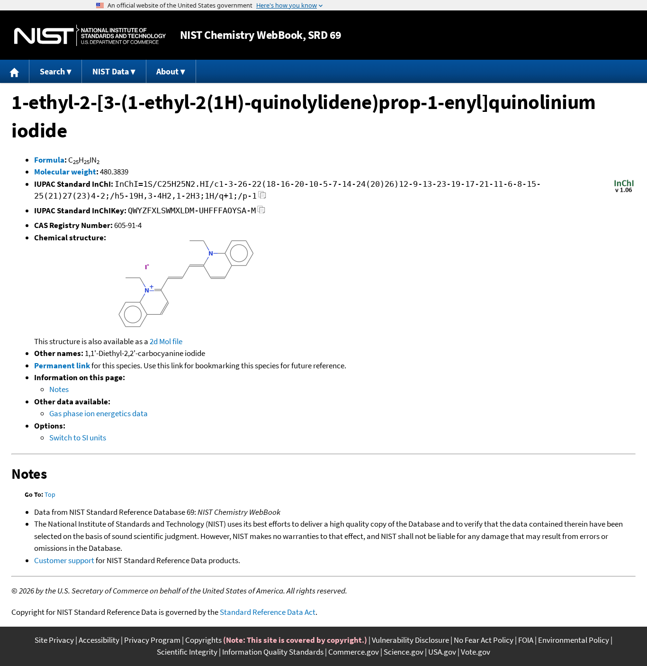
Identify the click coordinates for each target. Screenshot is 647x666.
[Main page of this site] (14, 71)
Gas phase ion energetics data (98, 413)
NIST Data (110, 71)
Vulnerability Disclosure (410, 640)
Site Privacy (54, 640)
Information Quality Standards (273, 652)
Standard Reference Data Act (267, 612)
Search (52, 71)
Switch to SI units (77, 437)
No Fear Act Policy (483, 640)
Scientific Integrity (187, 652)
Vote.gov (475, 652)
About (167, 71)
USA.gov (442, 652)
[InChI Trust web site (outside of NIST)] (624, 191)
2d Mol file (166, 341)
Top (50, 494)
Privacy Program (152, 640)
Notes (59, 389)
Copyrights (203, 640)
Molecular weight (65, 171)
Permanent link (62, 365)
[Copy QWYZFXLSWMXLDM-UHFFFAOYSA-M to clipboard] (261, 212)
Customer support (64, 560)
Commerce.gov (353, 652)
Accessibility (99, 640)
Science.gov (403, 652)
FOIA (525, 640)
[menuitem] (14, 71)
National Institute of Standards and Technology (90, 35)
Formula (49, 160)
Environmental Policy (573, 640)
